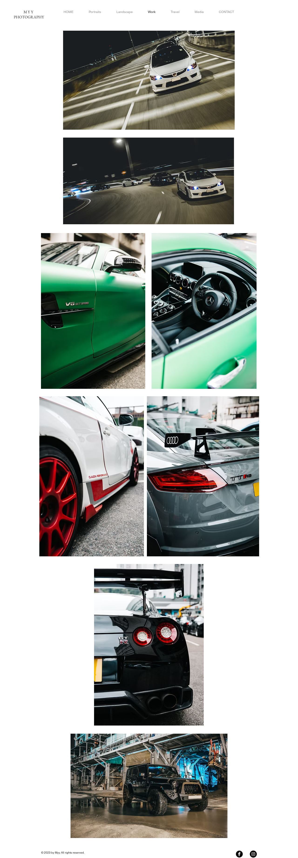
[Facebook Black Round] (239, 854)
